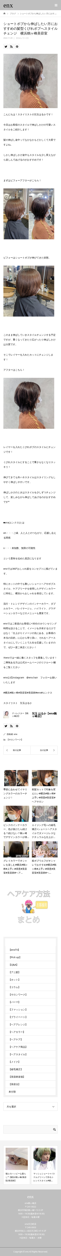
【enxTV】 (14, 949)
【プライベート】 (18, 1017)
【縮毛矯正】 (16, 1069)
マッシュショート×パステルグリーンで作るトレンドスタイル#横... (44, 1177)
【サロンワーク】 (22, 38)
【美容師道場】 (17, 1076)
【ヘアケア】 (16, 1039)
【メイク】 (15, 1061)
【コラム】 (15, 987)
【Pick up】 (15, 957)
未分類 (12, 1091)
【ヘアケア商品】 (18, 1046)
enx (8, 5)
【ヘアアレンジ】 (18, 1024)
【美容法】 (15, 1084)
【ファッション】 (18, 1009)
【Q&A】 (13, 964)
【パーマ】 (15, 1002)
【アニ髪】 (15, 972)
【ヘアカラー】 (17, 1031)
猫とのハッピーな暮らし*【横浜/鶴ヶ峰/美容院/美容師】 (16, 1177)
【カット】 (15, 979)
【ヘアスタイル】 (18, 1054)
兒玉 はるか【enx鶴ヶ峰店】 (44, 715)
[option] (16, 1165)
